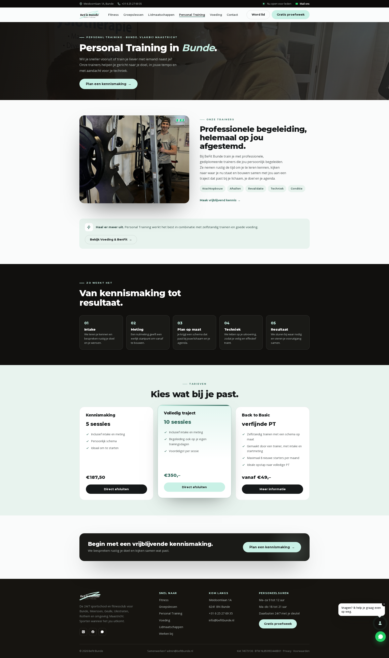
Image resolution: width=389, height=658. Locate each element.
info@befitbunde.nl (221, 620)
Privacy (287, 651)
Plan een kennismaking (108, 84)
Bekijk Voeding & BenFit (111, 239)
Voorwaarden (301, 651)
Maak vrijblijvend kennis (220, 200)
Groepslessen (133, 14)
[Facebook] (93, 632)
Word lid (258, 14)
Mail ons (304, 3)
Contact (232, 14)
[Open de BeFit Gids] (380, 623)
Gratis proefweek (291, 14)
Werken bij (166, 634)
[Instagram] (83, 632)
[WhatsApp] (102, 632)
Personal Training (192, 14)
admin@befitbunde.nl (180, 651)
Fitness (113, 14)
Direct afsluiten (116, 489)
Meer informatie (273, 489)
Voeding (216, 14)
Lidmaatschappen (161, 14)
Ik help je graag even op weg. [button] (363, 608)
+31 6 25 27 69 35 (132, 3)
